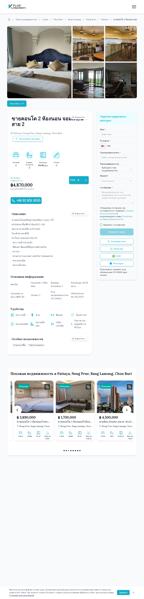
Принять (123, 592)
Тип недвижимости (109, 164)
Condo (45, 19)
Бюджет (104, 175)
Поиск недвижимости (26, 19)
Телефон (105, 140)
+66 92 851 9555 (28, 200)
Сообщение (106, 187)
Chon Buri (58, 19)
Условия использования (21, 595)
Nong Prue (91, 19)
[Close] (133, 592)
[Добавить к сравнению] (44, 387)
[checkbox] (101, 225)
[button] (102, 146)
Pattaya (104, 19)
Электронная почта (110, 152)
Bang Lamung (74, 19)
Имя (103, 129)
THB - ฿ (74, 180)
